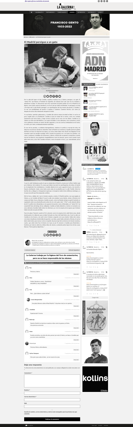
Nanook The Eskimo (93, 103)
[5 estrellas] (54, 92)
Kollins (89, 232)
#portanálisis (90, 252)
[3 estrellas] (52, 92)
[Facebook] (44, 96)
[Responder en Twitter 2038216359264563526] (87, 267)
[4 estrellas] (53, 92)
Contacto (100, 425)
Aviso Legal (94, 425)
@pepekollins (94, 232)
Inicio (27, 37)
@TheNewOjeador (92, 234)
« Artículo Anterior (30, 250)
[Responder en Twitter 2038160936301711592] (87, 242)
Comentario (28, 373)
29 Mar (102, 178)
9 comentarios (76, 88)
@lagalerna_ (96, 178)
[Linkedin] (50, 96)
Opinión (33, 37)
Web (25, 403)
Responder (76, 274)
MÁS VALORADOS (103, 84)
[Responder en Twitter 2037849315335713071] (87, 294)
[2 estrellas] (51, 92)
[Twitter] (47, 96)
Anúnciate (106, 425)
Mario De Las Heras (35, 88)
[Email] (59, 96)
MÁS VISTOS (89, 84)
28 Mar (102, 272)
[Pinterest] (53, 96)
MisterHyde (32, 343)
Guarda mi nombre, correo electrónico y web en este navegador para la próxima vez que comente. (50, 413)
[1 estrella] (49, 92)
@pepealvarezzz (101, 234)
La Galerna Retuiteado (96, 229)
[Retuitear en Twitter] (90, 229)
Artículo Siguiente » (74, 250)
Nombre (27, 390)
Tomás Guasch (92, 90)
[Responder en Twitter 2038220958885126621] (87, 226)
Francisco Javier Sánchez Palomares (92, 111)
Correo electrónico (30, 396)
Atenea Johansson (88, 97)
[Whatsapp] (56, 96)
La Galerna (86, 118)
